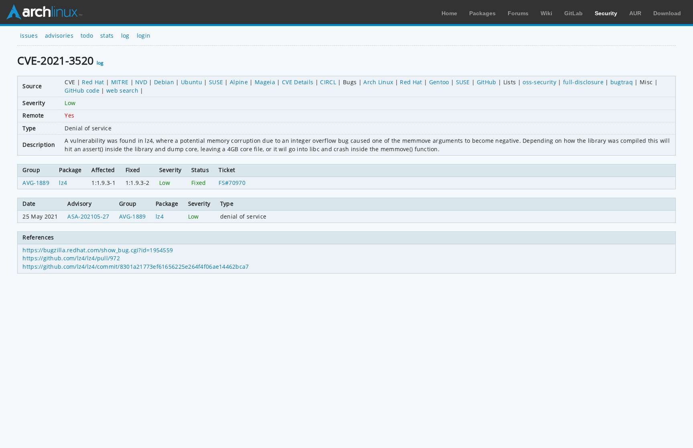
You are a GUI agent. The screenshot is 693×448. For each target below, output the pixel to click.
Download (667, 13)
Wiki (546, 13)
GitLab (573, 13)
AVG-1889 (35, 182)
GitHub (486, 82)
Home (449, 13)
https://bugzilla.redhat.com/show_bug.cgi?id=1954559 (97, 250)
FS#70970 (232, 182)
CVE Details (298, 82)
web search (122, 90)
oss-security (539, 82)
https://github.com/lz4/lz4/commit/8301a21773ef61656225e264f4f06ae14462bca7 (135, 266)
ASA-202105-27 (88, 216)
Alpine (239, 82)
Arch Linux (44, 12)
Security (606, 13)
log (125, 35)
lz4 (63, 182)
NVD (141, 82)
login (144, 35)
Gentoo (439, 82)
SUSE (216, 82)
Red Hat (93, 82)
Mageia (265, 82)
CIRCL (328, 82)
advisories (59, 35)
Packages (482, 13)
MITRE (120, 82)
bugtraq (621, 82)
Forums (518, 13)
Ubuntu (191, 82)
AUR (635, 13)
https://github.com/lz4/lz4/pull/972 (71, 258)
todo (87, 35)
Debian (164, 82)
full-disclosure (583, 82)
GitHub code (82, 90)
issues (29, 35)
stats (107, 35)
